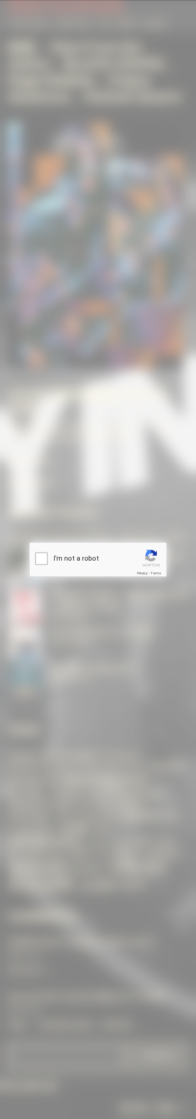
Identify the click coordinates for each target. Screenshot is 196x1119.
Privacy (142, 573)
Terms (155, 573)
